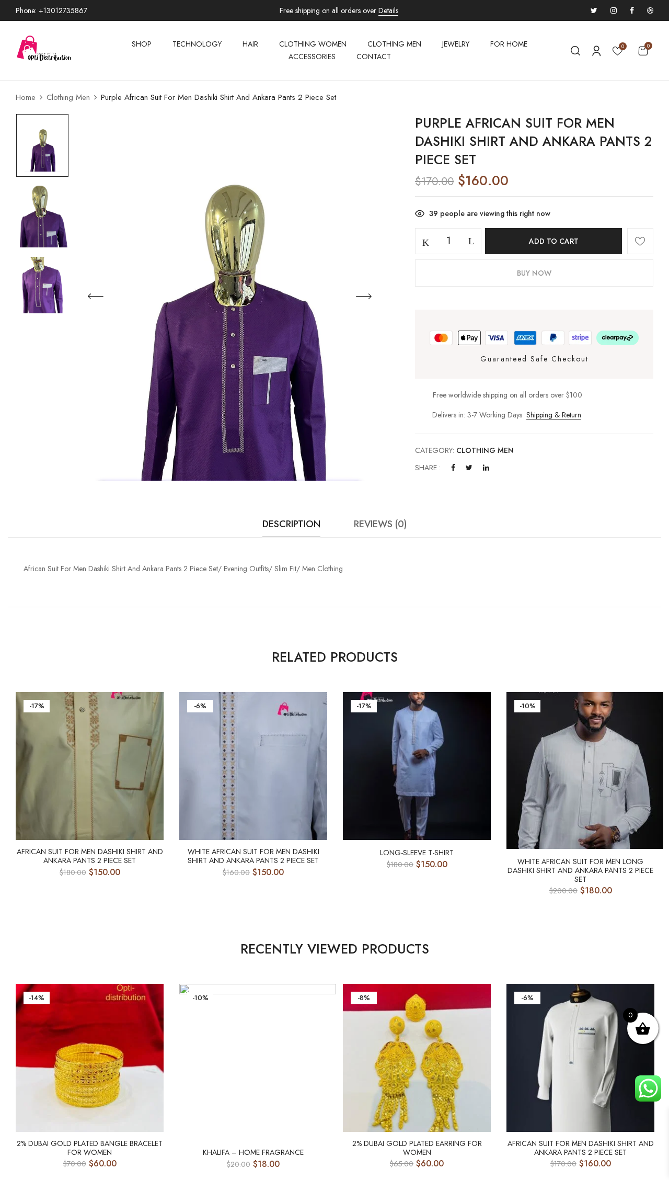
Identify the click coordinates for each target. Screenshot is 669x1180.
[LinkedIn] (486, 467)
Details (388, 10)
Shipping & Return (553, 415)
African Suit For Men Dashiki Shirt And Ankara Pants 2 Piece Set (90, 856)
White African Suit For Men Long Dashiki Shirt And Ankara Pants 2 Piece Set (580, 870)
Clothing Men (68, 97)
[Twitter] (469, 467)
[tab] (291, 527)
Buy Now (534, 273)
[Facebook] (453, 467)
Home (26, 97)
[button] (643, 50)
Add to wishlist (640, 241)
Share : (428, 467)
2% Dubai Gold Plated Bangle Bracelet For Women (90, 1148)
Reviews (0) (380, 524)
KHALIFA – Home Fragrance (253, 1152)
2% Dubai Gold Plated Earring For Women (417, 1148)
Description (291, 524)
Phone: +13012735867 (51, 10)
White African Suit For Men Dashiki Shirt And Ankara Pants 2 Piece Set (253, 856)
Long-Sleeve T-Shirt (417, 852)
